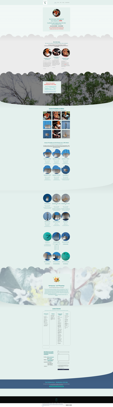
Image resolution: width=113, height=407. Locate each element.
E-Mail (58, 361)
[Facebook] (44, 366)
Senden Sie (63, 369)
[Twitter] (46, 366)
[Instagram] (45, 366)
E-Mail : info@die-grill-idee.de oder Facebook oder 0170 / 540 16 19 (56, 386)
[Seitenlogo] (45, 2)
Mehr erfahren (44, 68)
